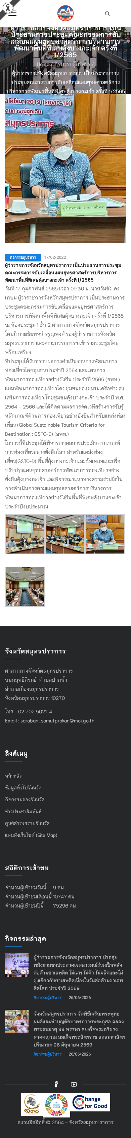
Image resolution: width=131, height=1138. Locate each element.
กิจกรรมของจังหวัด (25, 799)
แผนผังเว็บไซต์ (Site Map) (31, 835)
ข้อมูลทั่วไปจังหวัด (23, 787)
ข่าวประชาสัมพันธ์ (23, 811)
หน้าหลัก (14, 776)
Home (43, 63)
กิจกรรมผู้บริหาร (72, 63)
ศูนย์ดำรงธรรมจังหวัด (27, 823)
